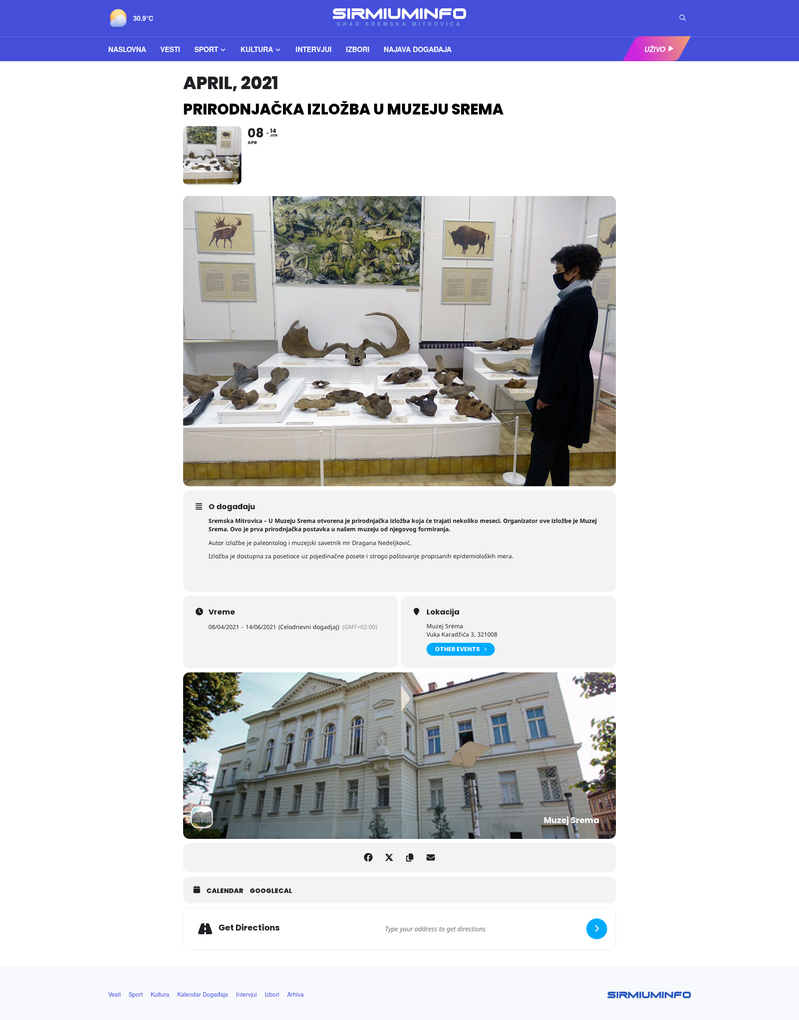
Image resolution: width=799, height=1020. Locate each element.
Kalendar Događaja (202, 994)
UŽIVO (654, 49)
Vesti (170, 49)
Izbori (358, 49)
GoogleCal (271, 891)
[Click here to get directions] (596, 928)
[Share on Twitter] (389, 857)
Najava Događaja (418, 49)
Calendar (224, 891)
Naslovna (127, 49)
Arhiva (295, 994)
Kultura (257, 49)
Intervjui (313, 49)
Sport (206, 49)
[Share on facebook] (368, 857)
